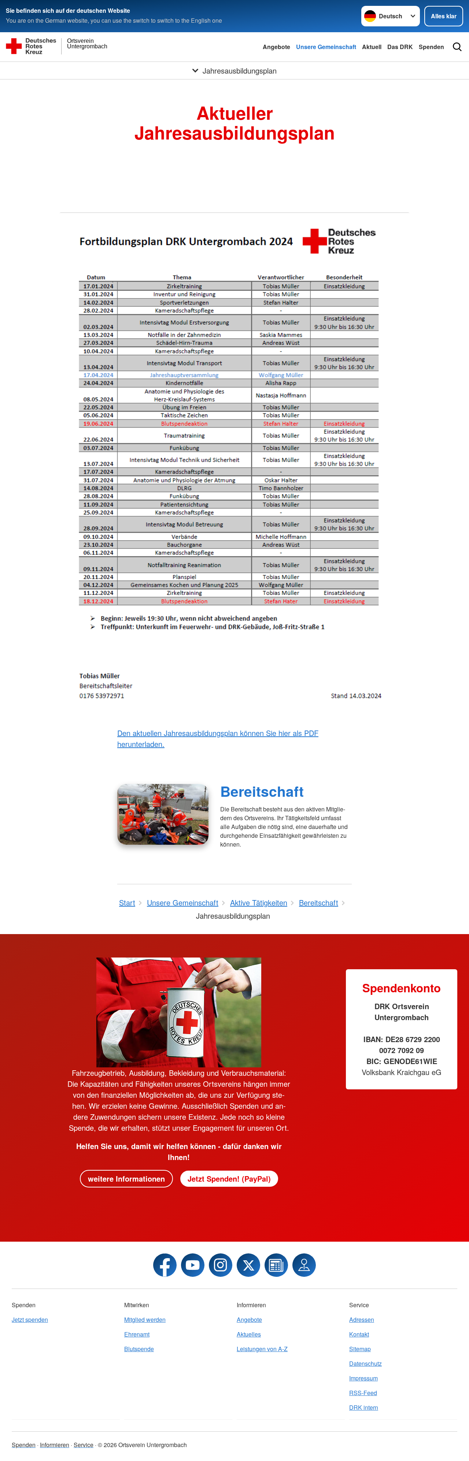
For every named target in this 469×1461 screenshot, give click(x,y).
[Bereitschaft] (162, 814)
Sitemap (360, 1349)
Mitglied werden (145, 1319)
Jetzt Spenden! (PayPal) (229, 1178)
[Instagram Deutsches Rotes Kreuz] (220, 1265)
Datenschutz (365, 1363)
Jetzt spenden (30, 1319)
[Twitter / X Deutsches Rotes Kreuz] (248, 1265)
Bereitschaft (262, 791)
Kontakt (359, 1334)
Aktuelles (249, 1334)
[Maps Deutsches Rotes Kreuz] (304, 1265)
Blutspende (139, 1349)
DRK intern (363, 1407)
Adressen (361, 1319)
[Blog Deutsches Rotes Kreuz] (276, 1265)
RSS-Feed (363, 1392)
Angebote (276, 46)
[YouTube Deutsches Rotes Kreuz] (192, 1265)
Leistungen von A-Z (262, 1349)
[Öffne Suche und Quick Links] (457, 47)
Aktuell (371, 46)
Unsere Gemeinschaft (326, 46)
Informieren (54, 1444)
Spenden (431, 46)
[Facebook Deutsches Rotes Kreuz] (165, 1265)
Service (83, 1444)
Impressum (363, 1378)
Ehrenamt (136, 1334)
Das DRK (400, 46)
